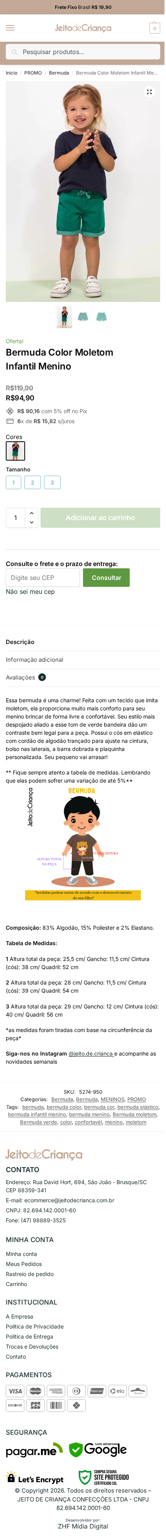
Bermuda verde (38, 1122)
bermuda (33, 1107)
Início (11, 73)
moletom (136, 1122)
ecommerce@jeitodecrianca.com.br (69, 1200)
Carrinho (16, 1284)
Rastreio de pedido (30, 1274)
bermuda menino (89, 1114)
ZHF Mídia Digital (83, 1526)
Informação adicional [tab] (34, 659)
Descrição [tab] (20, 642)
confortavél (88, 1122)
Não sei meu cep (30, 591)
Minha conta (21, 1254)
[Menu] (17, 28)
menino (114, 1122)
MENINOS (112, 1099)
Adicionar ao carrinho (100, 517)
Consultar (106, 577)
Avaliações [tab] (25, 677)
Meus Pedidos (24, 1264)
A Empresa (19, 1316)
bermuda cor (99, 1107)
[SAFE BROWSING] (98, 1455)
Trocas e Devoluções (32, 1346)
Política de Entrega (29, 1336)
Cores (14, 437)
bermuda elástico (137, 1107)
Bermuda (59, 73)
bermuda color (64, 1107)
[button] (153, 28)
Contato (16, 1356)
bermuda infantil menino (37, 1114)
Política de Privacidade (35, 1326)
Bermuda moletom (134, 1114)
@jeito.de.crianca (91, 1053)
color (66, 1122)
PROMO (33, 73)
